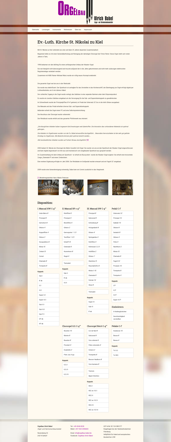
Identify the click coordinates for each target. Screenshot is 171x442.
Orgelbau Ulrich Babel (85, 436)
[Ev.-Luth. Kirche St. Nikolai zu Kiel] (48, 187)
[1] (38, 178)
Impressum (88, 30)
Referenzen (68, 30)
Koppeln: (40, 272)
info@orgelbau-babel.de (83, 433)
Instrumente (57, 30)
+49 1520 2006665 (81, 429)
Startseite (35, 30)
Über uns (78, 30)
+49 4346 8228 (79, 426)
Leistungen (46, 30)
